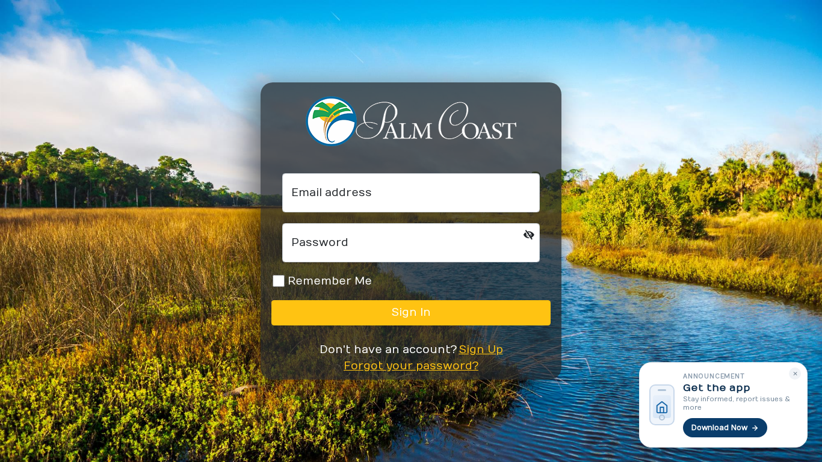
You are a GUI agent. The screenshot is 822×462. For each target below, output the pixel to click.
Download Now (719, 428)
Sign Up (481, 349)
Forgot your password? (411, 366)
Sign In (411, 312)
